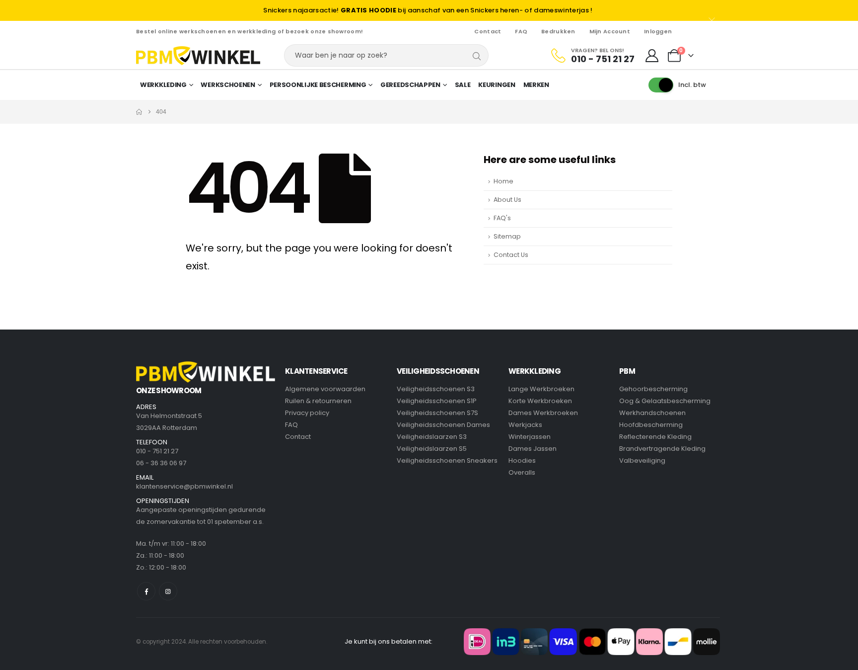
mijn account (609, 31)
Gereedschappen (410, 84)
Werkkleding (163, 84)
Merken (536, 84)
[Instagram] (168, 591)
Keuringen (496, 84)
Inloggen (658, 31)
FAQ (521, 31)
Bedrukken (558, 31)
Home (503, 181)
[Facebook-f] (146, 591)
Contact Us (511, 255)
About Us (507, 199)
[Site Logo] (198, 55)
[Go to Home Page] (139, 112)
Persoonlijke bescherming (318, 84)
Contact (487, 31)
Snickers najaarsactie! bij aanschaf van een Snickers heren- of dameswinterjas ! (427, 10)
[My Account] (652, 55)
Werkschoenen (228, 84)
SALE (463, 84)
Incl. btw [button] (692, 84)
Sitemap (507, 236)
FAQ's (502, 218)
